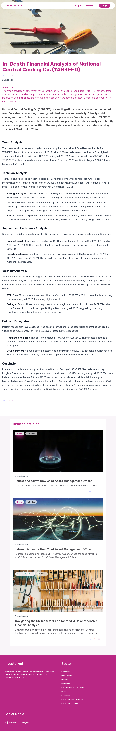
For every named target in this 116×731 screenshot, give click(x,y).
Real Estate (66, 676)
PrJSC (64, 691)
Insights (78, 5)
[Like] (4, 75)
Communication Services (72, 687)
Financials (65, 672)
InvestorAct (14, 5)
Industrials (66, 695)
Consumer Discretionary (72, 699)
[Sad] (13, 75)
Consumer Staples (69, 703)
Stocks (89, 5)
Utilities (64, 680)
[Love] (9, 75)
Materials (65, 684)
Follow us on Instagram (19, 722)
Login (105, 5)
